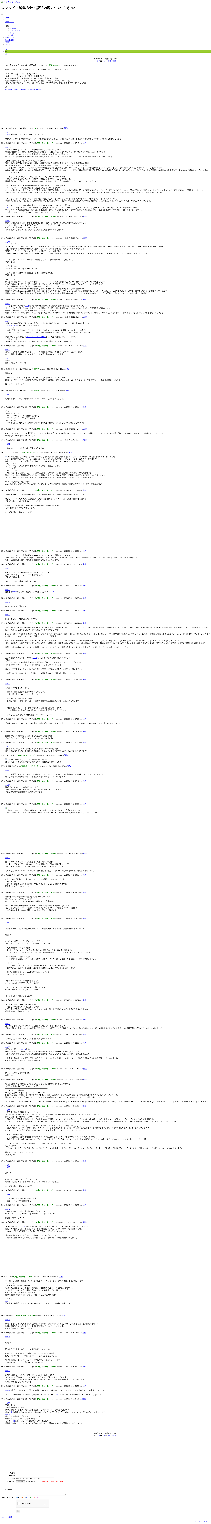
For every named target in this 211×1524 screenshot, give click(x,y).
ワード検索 (9, 40)
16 (104, 61)
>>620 (7, 208)
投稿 (18, 1511)
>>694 (7, 1337)
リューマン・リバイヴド (36, 337)
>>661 (7, 444)
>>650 (7, 132)
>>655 (7, 350)
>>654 (7, 304)
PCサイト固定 (6, 1517)
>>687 (57, 1395)
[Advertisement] (67, 109)
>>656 (7, 358)
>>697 (7, 1371)
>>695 (7, 1320)
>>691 (7, 1194)
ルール (12, 33)
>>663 (51, 592)
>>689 (7, 1110)
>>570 (35, 658)
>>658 (7, 395)
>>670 (7, 684)
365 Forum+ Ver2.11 (202, 1521)
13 (99, 61)
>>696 (7, 1403)
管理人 (51, 65)
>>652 (7, 242)
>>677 (7, 785)
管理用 (8, 42)
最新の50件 (112, 61)
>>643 (7, 147)
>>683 (7, 1024)
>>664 (14, 592)
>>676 (7, 770)
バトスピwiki (15, 31)
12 (97, 61)
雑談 (11, 35)
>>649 (7, 134)
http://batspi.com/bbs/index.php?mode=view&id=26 (23, 89)
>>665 (7, 568)
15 (103, 61)
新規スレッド (10, 37)
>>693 (7, 1301)
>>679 (7, 858)
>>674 (7, 747)
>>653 (7, 321)
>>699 (13, 1421)
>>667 (7, 602)
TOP (7, 18)
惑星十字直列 (12, 325)
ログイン (8, 44)
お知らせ (13, 28)
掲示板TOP (9, 22)
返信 (66, 128)
